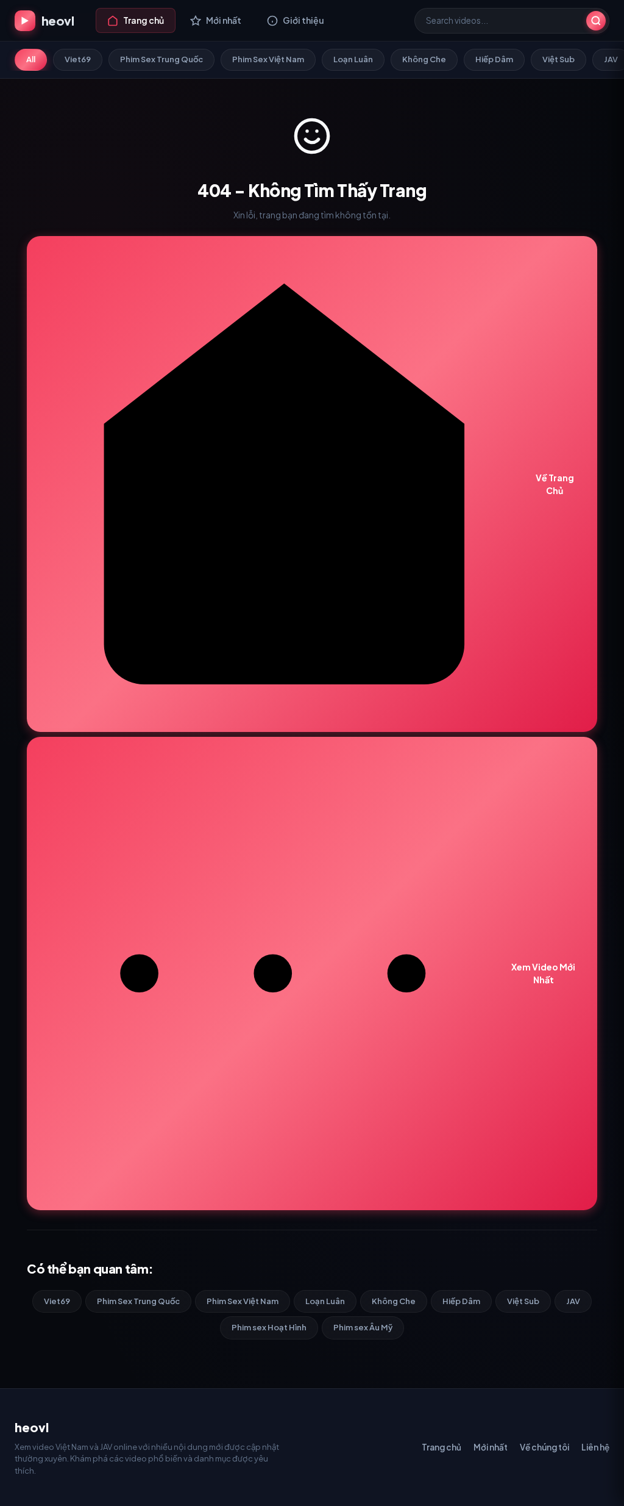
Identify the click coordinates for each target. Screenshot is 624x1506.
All (30, 59)
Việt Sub (558, 59)
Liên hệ (595, 1447)
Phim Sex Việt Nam (268, 59)
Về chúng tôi (544, 1447)
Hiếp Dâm (494, 59)
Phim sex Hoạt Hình (269, 1327)
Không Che (424, 59)
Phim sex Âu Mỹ (362, 1327)
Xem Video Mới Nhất (543, 973)
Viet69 (78, 59)
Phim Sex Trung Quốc (161, 59)
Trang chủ (441, 1447)
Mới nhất (490, 1447)
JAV (573, 1301)
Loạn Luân (353, 59)
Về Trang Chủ (555, 484)
